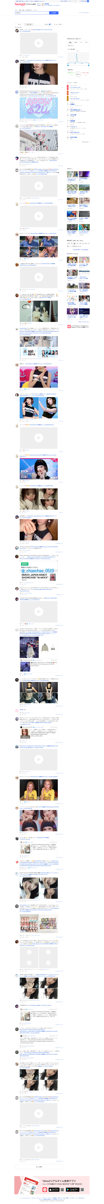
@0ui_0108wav (29, 1091)
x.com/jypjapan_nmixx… (25, 724)
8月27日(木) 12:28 (59, 742)
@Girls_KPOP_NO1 (36, 935)
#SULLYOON (23, 558)
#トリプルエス (55, 974)
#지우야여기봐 (48, 29)
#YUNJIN (41, 865)
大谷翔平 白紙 (83, 1)
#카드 (48, 598)
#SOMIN (22, 599)
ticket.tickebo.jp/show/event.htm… (37, 95)
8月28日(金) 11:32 (59, 552)
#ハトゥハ (35, 170)
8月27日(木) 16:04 (59, 675)
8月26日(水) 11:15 (59, 1093)
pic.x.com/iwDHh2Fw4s (25, 31)
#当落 (45, 557)
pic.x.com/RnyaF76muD (37, 747)
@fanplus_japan (33, 867)
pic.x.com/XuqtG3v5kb (46, 363)
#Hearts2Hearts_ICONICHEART (27, 1031)
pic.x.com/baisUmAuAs (28, 945)
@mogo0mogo (29, 673)
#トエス (26, 874)
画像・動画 (29, 24)
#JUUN (21, 172)
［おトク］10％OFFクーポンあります (51, 5)
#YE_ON (32, 172)
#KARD (45, 598)
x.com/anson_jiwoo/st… (25, 839)
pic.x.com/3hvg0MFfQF (25, 911)
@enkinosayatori (27, 1023)
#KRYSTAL (22, 265)
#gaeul (44, 589)
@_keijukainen (27, 550)
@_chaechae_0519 (29, 582)
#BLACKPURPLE (34, 633)
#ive (28, 591)
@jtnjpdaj (28, 258)
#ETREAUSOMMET (24, 633)
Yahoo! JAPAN (64, 1)
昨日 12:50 (61, 260)
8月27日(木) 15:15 (59, 706)
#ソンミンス (52, 633)
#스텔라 (30, 333)
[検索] (88, 1)
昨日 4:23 (61, 451)
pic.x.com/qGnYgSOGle (51, 776)
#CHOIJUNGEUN (24, 862)
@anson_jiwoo (30, 842)
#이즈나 (57, 861)
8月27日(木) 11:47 (59, 803)
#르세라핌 (29, 865)
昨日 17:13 (61, 153)
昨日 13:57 (61, 230)
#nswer (42, 557)
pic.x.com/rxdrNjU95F (25, 1067)
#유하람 (25, 747)
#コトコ (46, 862)
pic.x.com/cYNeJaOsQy (38, 395)
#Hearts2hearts (36, 943)
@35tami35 (27, 228)
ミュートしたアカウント (84, 12)
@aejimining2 (26, 855)
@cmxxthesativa (28, 593)
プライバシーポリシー (36, 1198)
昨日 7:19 (61, 360)
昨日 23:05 (61, 121)
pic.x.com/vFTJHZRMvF (25, 517)
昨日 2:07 (61, 512)
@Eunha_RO (29, 164)
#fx (42, 263)
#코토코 (42, 862)
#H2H (21, 162)
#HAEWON (49, 557)
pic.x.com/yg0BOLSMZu (47, 485)
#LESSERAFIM (23, 865)
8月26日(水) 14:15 (59, 1024)
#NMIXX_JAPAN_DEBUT (46, 722)
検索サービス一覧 (70, 1198)
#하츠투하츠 (53, 394)
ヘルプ (69, 1)
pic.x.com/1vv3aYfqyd (25, 334)
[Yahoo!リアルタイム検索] (25, 3)
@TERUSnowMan (37, 169)
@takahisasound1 (45, 969)
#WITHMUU (48, 333)
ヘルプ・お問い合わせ (80, 1198)
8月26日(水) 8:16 (59, 1161)
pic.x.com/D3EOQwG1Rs (48, 424)
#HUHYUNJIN (35, 865)
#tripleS (35, 29)
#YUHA (50, 170)
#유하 (26, 333)
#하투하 (23, 864)
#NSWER (37, 557)
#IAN (31, 92)
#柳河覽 (29, 747)
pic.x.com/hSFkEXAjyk (25, 62)
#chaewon (36, 589)
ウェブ (16, 10)
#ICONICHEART (27, 162)
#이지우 (43, 29)
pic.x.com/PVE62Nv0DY (49, 976)
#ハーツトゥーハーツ (25, 170)
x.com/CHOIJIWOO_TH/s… (37, 635)
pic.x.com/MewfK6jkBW (47, 203)
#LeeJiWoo (35, 874)
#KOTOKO (50, 862)
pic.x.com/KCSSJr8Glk (26, 808)
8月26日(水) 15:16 (59, 1001)
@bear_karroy (31, 623)
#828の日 (37, 126)
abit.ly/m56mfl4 (37, 861)
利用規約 (55, 1198)
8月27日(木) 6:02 (59, 937)
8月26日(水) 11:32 (59, 1059)
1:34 (62, 87)
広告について (61, 1198)
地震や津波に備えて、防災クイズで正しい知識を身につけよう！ (30, 1)
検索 (54, 13)
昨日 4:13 (61, 482)
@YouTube (22, 548)
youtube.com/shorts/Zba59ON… (51, 546)
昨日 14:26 (61, 165)
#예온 (43, 333)
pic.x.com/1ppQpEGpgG (41, 174)
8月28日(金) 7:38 (59, 594)
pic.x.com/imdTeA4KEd (39, 1135)
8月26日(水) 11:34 (59, 1047)
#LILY (54, 557)
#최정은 (30, 862)
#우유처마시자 (24, 746)
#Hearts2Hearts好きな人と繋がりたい (43, 172)
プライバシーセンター (47, 1198)
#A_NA (25, 172)
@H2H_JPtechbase (39, 120)
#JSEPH (55, 598)
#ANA (36, 162)
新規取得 (47, 3)
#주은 (33, 333)
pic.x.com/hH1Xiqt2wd (38, 1101)
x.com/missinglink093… (35, 1032)
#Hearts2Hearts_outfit (43, 633)
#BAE (27, 558)
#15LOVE (39, 455)
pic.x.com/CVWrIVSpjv (30, 265)
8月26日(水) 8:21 (59, 1127)
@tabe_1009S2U (27, 704)
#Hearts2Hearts (38, 60)
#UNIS (34, 862)
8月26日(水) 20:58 (59, 971)
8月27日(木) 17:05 (59, 625)
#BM (51, 598)
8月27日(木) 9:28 (59, 857)
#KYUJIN (36, 558)
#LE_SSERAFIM (55, 864)
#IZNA (52, 861)
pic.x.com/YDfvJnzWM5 (25, 876)
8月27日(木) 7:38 (59, 901)
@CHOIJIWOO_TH (38, 660)
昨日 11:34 (61, 324)
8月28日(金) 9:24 (59, 584)
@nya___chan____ (32, 152)
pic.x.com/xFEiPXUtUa (43, 680)
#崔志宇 (48, 394)
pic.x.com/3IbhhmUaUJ (25, 635)
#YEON (55, 331)
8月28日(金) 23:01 (59, 543)
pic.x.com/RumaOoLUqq (44, 558)
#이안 (40, 333)
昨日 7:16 (61, 390)
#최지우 (51, 60)
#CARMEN (41, 170)
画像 (20, 10)
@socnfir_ (27, 771)
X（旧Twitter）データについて (58, 1199)
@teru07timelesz (37, 1130)
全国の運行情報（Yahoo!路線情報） (81, 249)
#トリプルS (53, 872)
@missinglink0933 (31, 1035)
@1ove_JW (24, 832)
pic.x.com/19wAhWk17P (25, 128)
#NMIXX (29, 557)
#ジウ (55, 60)
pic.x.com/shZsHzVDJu (34, 599)
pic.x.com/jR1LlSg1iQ (51, 233)
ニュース (35, 10)
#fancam (49, 455)
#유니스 (38, 862)
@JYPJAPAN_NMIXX (39, 727)
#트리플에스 (47, 872)
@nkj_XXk (25, 740)
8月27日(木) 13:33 (59, 714)
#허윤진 (46, 865)
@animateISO (39, 358)
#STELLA (54, 170)
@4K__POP (27, 86)
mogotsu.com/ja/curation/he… (34, 632)
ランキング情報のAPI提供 (45, 1199)
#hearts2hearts (33, 203)
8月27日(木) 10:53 (59, 834)
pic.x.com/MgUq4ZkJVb (25, 299)
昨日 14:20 (61, 199)
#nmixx (33, 557)
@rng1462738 (27, 712)
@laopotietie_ (29, 323)
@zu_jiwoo (27, 55)
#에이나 (37, 333)
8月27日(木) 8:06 (59, 869)
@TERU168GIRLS (36, 198)
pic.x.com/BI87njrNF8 (51, 95)
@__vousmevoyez (31, 289)
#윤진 (49, 865)
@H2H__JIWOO (29, 419)
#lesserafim (49, 589)
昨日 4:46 (61, 421)
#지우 (43, 60)
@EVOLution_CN (36, 900)
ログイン (39, 5)
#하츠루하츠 (31, 60)
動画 (23, 10)
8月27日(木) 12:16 (59, 773)
